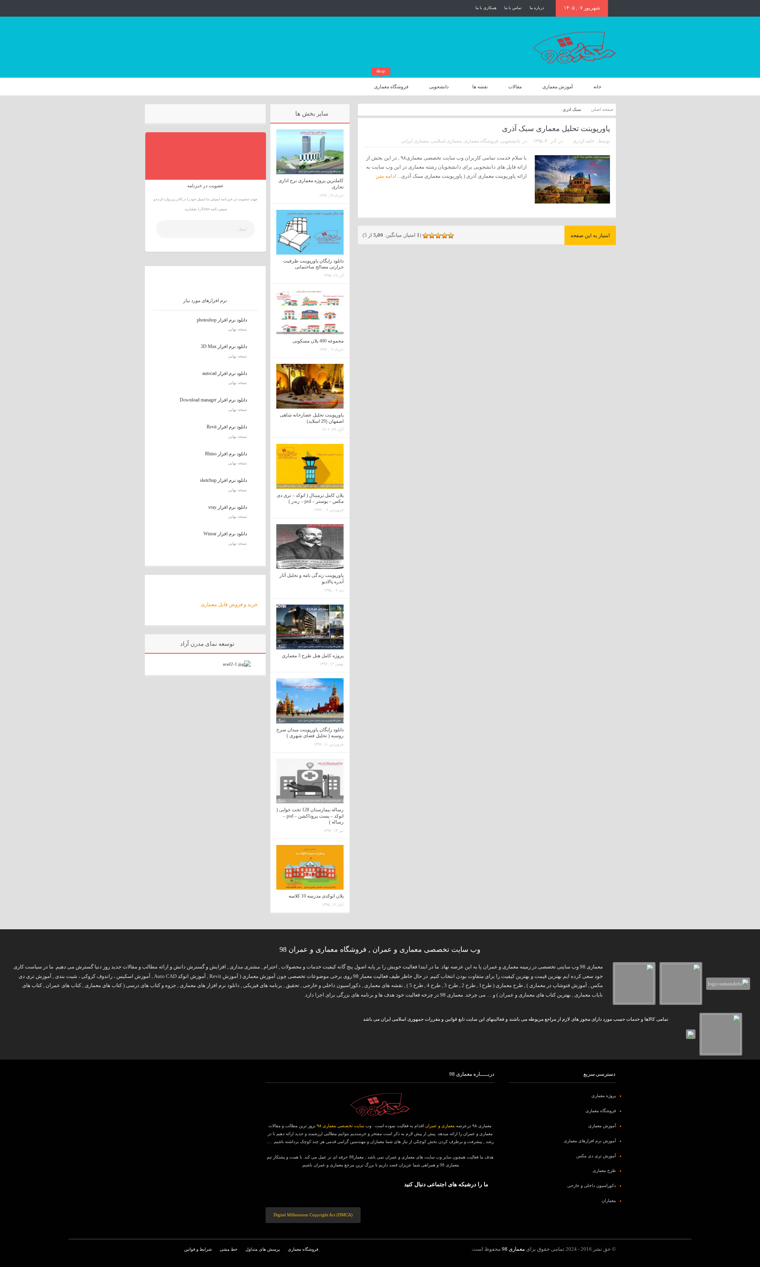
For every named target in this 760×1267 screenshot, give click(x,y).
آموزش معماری (557, 86)
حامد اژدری (584, 141)
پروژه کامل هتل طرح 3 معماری (313, 655)
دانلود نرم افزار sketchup (223, 480)
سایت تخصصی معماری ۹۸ (340, 1125)
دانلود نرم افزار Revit (227, 427)
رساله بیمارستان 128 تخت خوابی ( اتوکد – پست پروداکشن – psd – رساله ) (310, 816)
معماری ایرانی (415, 141)
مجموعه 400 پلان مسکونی (318, 341)
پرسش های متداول (262, 1249)
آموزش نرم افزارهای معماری (590, 1140)
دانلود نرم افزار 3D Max (224, 346)
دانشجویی (438, 86)
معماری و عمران (440, 1125)
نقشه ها (480, 86)
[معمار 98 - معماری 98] (380, 1104)
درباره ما (537, 8)
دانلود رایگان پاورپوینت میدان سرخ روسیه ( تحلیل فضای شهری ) (310, 733)
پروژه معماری (603, 1095)
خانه (597, 86)
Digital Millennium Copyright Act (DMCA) (313, 1214)
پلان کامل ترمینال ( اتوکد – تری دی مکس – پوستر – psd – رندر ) (310, 498)
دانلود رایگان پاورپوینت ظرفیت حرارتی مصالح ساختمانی (313, 264)
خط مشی (229, 1249)
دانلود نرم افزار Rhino (226, 454)
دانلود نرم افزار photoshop (222, 320)
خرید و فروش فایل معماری (229, 604)
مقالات (515, 86)
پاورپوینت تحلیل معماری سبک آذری (556, 128)
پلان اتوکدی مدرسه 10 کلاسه (316, 896)
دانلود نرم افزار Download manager (213, 400)
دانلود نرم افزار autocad (224, 373)
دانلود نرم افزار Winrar (225, 533)
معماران (609, 1200)
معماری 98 (513, 1249)
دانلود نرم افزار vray (227, 507)
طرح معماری (604, 1170)
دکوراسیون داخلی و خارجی (591, 1185)
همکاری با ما (485, 8)
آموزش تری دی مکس (596, 1155)
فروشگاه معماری (391, 83)
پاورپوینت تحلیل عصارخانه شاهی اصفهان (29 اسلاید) (312, 418)
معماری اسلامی (446, 141)
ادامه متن (385, 176)
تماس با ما (513, 8)
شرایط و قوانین (198, 1249)
